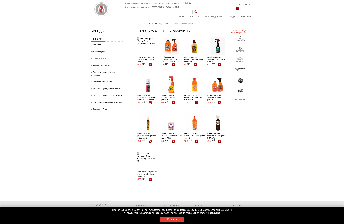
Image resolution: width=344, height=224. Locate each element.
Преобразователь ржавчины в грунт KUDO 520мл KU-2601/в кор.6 (146, 97)
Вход (250, 4)
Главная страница (155, 24)
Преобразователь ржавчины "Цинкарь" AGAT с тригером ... (171, 97)
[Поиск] (195, 12)
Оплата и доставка (214, 16)
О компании (139, 205)
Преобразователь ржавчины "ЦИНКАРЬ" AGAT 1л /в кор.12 (194, 136)
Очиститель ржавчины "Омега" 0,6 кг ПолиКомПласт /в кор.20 (148, 59)
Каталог (194, 16)
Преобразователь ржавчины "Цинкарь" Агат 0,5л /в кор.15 (193, 97)
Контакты (246, 16)
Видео (233, 16)
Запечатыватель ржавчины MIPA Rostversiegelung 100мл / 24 (147, 174)
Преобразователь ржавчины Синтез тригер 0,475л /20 (216, 136)
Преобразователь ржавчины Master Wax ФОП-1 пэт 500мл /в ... (169, 59)
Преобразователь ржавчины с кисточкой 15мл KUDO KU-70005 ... (171, 136)
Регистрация (241, 4)
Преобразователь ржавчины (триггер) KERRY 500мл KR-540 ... (216, 59)
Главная (181, 16)
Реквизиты (199, 205)
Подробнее (214, 213)
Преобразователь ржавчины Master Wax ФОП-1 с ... (215, 97)
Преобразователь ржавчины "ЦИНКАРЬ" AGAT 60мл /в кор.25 (193, 59)
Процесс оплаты (172, 205)
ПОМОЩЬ (187, 3)
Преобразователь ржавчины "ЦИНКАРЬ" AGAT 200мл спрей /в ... (146, 136)
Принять (172, 219)
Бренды (97, 30)
